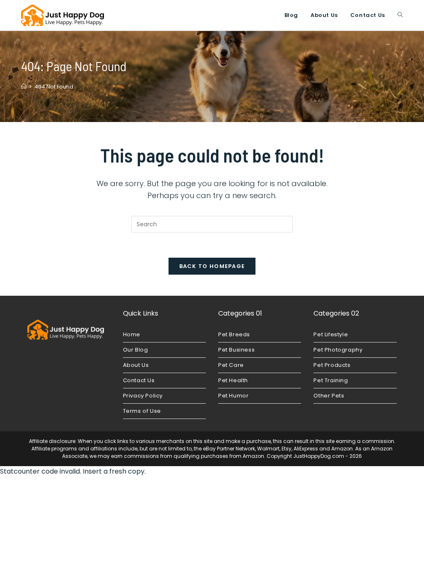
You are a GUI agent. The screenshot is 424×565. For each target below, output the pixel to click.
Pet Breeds (234, 334)
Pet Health (233, 380)
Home (131, 334)
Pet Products (331, 365)
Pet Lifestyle (330, 334)
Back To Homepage (212, 266)
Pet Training (330, 380)
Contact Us (139, 380)
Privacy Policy (143, 396)
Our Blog (135, 350)
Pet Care (231, 365)
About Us (136, 365)
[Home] (23, 87)
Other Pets (328, 396)
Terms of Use (142, 411)
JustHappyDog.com (318, 456)
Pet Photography (337, 350)
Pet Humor (233, 396)
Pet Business (236, 350)
